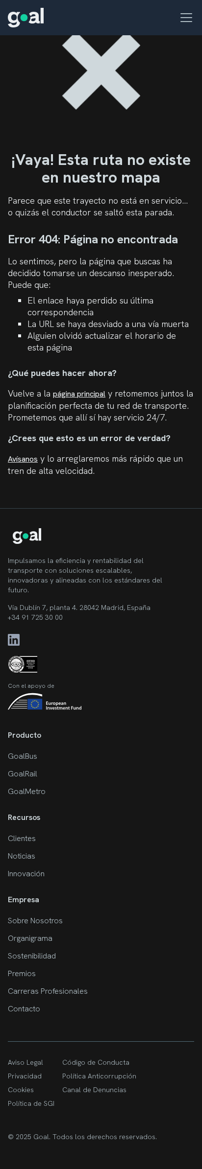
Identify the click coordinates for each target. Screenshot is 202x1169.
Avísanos (23, 459)
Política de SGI (31, 1103)
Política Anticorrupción (99, 1076)
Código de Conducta (95, 1062)
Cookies (21, 1089)
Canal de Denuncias (94, 1089)
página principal (79, 394)
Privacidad (25, 1076)
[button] (184, 17)
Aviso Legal (25, 1062)
